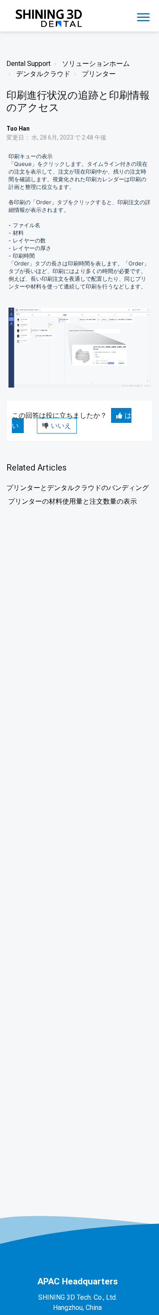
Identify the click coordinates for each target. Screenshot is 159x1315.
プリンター (99, 74)
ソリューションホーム (96, 64)
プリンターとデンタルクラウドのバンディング (77, 488)
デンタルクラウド (43, 74)
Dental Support (28, 64)
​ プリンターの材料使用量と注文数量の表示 (71, 501)
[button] (143, 15)
